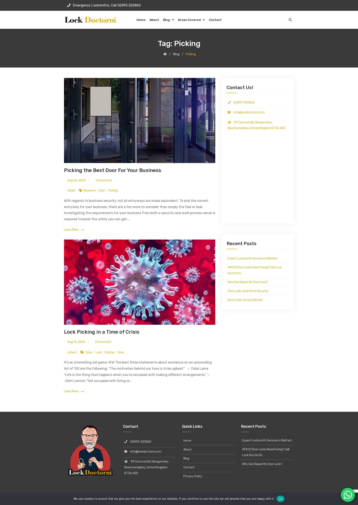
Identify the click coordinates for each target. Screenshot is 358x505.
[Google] (292, 5)
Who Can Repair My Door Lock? (248, 282)
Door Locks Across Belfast (245, 300)
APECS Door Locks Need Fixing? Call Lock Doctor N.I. (255, 270)
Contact (215, 20)
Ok (280, 498)
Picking (113, 190)
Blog (166, 20)
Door (102, 190)
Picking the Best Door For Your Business (112, 170)
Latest (72, 352)
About (154, 20)
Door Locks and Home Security (248, 291)
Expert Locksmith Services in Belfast (252, 258)
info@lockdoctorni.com (248, 112)
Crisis (88, 352)
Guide (71, 190)
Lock (99, 352)
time (120, 352)
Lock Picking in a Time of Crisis (101, 332)
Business (90, 190)
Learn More (71, 229)
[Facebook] (286, 5)
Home (141, 20)
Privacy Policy (192, 476)
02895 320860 (243, 102)
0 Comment (103, 180)
